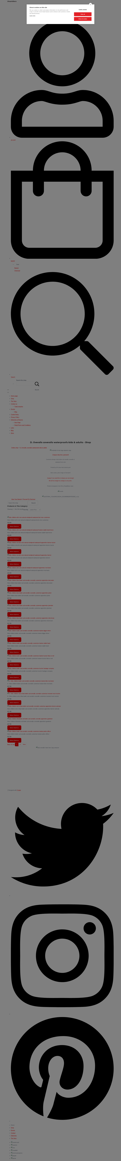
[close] (90, 4)
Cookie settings (83, 9)
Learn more (32, 15)
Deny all (83, 14)
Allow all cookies (82, 19)
